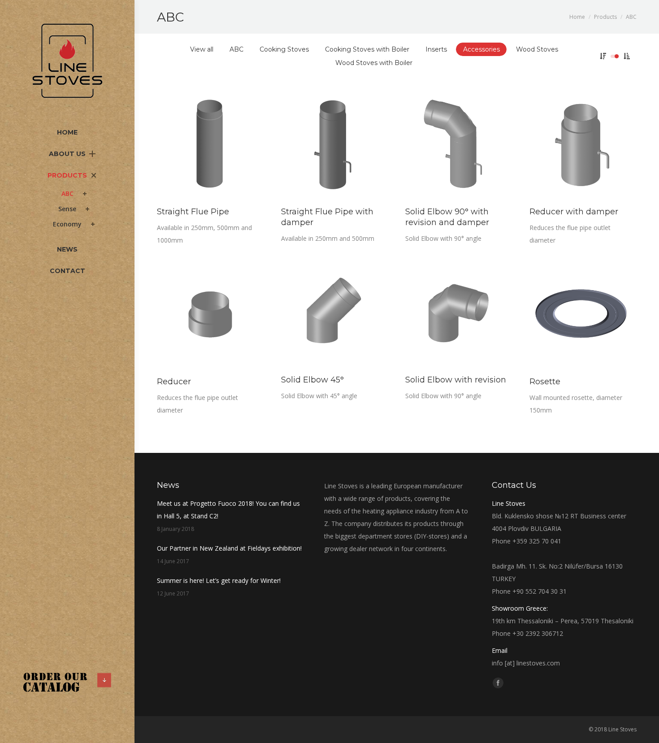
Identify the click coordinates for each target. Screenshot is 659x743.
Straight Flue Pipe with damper (327, 217)
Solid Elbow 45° (312, 380)
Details (222, 144)
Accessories (481, 49)
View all (201, 49)
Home (577, 17)
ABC (236, 49)
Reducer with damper (573, 212)
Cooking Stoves (284, 49)
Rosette (544, 382)
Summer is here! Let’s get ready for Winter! (219, 580)
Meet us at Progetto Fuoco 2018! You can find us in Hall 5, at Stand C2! (228, 509)
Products (605, 17)
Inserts (436, 49)
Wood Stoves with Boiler (373, 63)
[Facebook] (498, 683)
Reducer (174, 382)
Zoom (198, 144)
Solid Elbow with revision (455, 380)
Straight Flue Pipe (193, 212)
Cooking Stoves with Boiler (367, 49)
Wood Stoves (537, 49)
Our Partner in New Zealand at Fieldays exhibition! (229, 548)
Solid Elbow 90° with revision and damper (447, 217)
